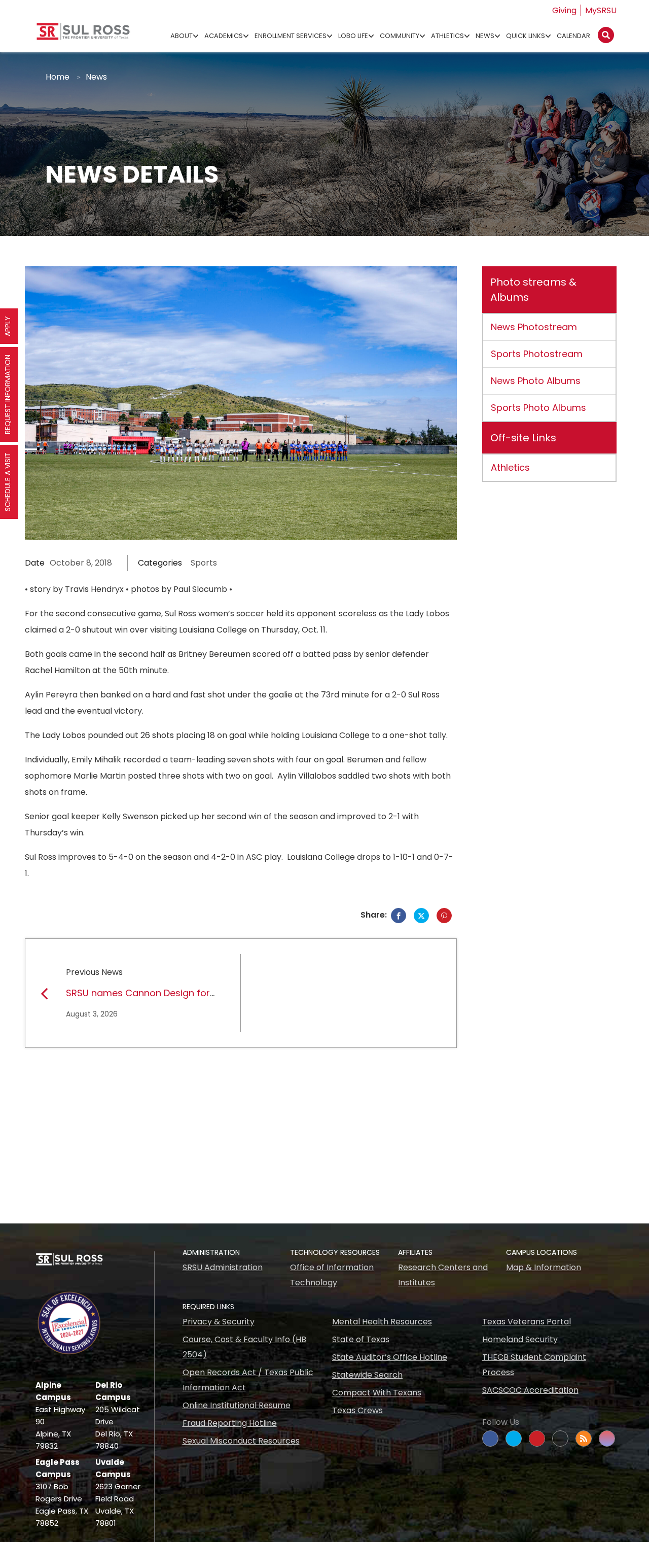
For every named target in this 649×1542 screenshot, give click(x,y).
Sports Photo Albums (538, 407)
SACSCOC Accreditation (530, 1390)
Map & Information (543, 1267)
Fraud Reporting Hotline (230, 1423)
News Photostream (534, 327)
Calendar (573, 36)
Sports (204, 563)
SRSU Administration (223, 1267)
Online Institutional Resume (237, 1405)
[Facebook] (398, 915)
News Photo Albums (536, 380)
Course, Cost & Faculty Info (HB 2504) (244, 1347)
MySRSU (601, 10)
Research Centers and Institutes (443, 1274)
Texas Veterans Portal (526, 1321)
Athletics (447, 36)
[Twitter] (421, 915)
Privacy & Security (219, 1321)
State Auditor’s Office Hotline (389, 1357)
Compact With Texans (376, 1392)
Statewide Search (367, 1375)
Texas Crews (357, 1410)
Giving (564, 10)
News (485, 36)
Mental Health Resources (382, 1321)
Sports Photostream (537, 353)
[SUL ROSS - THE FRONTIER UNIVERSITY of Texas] (83, 35)
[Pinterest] (444, 915)
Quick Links (525, 36)
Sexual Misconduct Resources (241, 1441)
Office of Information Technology (332, 1274)
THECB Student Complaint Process (534, 1364)
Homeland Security (520, 1339)
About (181, 36)
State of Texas (360, 1339)
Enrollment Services (291, 36)
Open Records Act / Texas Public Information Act (248, 1379)
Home (57, 77)
